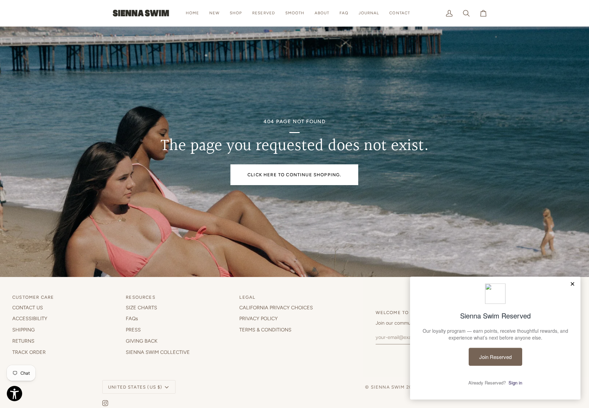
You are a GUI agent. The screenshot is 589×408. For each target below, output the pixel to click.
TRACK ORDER (29, 352)
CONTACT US (27, 308)
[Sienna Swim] (141, 13)
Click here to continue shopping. (294, 174)
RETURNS (23, 341)
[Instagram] (105, 403)
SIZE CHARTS (141, 308)
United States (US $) (135, 387)
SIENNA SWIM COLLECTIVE (158, 352)
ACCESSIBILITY (29, 318)
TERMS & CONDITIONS (265, 330)
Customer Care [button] (33, 297)
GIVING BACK (141, 341)
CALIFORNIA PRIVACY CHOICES (276, 308)
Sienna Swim (388, 387)
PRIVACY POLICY (258, 318)
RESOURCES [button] (140, 297)
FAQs (132, 318)
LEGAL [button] (247, 297)
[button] (236, 13)
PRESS (133, 330)
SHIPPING (23, 330)
